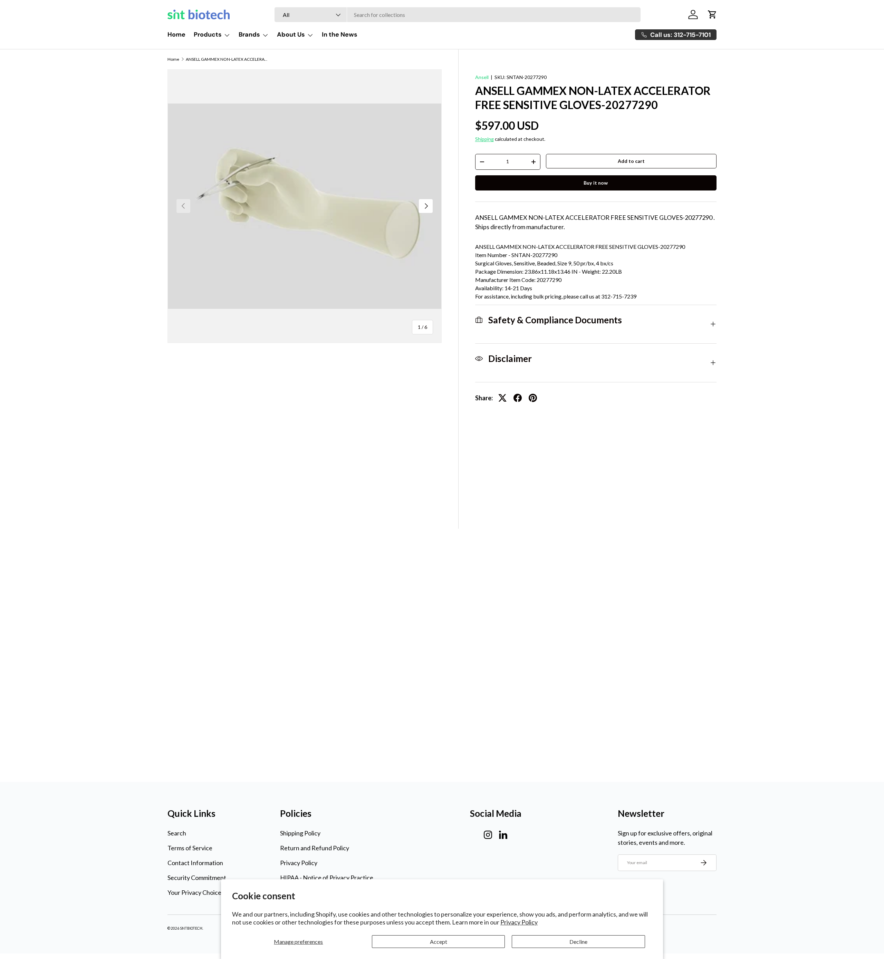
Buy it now (596, 183)
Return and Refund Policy (314, 848)
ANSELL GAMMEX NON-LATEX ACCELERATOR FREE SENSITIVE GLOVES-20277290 (227, 59)
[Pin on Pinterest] (532, 397)
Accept (438, 941)
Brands (249, 34)
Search (176, 833)
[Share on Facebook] (517, 397)
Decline (578, 941)
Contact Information (195, 863)
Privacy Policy (519, 922)
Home (176, 34)
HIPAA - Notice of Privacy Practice (326, 877)
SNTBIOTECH (191, 928)
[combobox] (458, 14)
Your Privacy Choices (195, 892)
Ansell (482, 77)
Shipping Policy (300, 833)
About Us (291, 34)
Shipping (484, 139)
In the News (339, 34)
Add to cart (631, 161)
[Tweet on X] (502, 397)
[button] (712, 14)
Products (208, 34)
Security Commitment (196, 877)
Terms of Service (189, 848)
